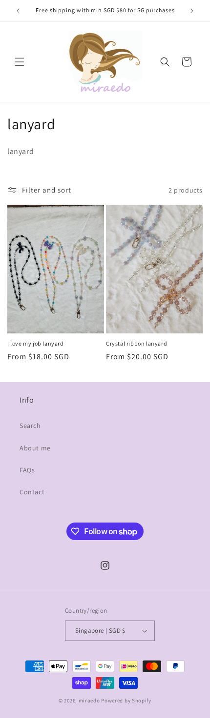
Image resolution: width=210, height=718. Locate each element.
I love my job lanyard (35, 343)
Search (30, 425)
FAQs (27, 470)
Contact (32, 491)
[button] (19, 62)
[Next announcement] (192, 10)
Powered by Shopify (126, 700)
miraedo (89, 700)
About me (35, 448)
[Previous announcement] (18, 10)
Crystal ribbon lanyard (136, 343)
